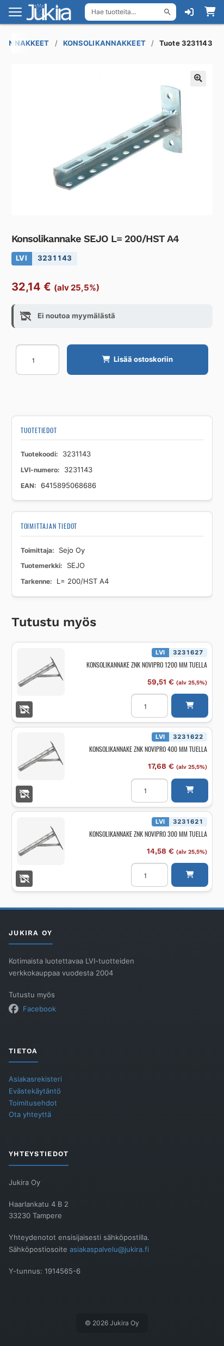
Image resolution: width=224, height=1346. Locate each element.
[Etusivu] (52, 12)
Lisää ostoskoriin (143, 359)
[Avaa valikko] (15, 12)
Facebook (39, 1009)
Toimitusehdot (33, 1103)
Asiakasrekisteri (35, 1079)
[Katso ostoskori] (210, 12)
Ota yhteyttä (30, 1114)
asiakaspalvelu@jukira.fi (109, 1249)
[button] (198, 79)
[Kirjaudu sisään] (189, 12)
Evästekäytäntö (35, 1091)
